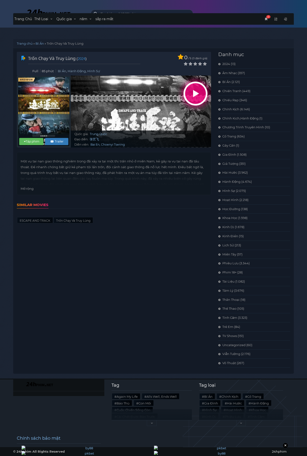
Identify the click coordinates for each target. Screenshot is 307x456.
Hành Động (77, 71)
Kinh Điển (230, 236)
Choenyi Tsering (113, 144)
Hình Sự (93, 71)
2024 (81, 59)
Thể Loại (41, 19)
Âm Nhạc (229, 73)
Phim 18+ (229, 272)
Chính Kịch (230, 109)
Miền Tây (229, 254)
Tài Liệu (228, 281)
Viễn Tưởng (231, 354)
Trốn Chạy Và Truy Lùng (73, 220)
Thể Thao (229, 308)
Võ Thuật (229, 363)
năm (84, 19)
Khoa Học (229, 218)
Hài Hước (229, 172)
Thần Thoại (231, 300)
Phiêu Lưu (230, 263)
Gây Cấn (228, 145)
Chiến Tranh (232, 91)
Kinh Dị (228, 227)
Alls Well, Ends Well (162, 396)
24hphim (48, 12)
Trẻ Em (227, 327)
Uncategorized (234, 345)
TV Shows (229, 336)
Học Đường (231, 209)
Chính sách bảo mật (38, 438)
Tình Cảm (229, 318)
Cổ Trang (229, 136)
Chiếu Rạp (230, 100)
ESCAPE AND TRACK (35, 220)
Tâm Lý (227, 290)
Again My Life (127, 396)
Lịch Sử (228, 245)
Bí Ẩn (39, 43)
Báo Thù (123, 403)
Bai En (95, 144)
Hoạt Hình (230, 200)
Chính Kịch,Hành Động (240, 118)
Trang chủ (25, 43)
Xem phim (195, 94)
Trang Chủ (23, 19)
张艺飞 (94, 139)
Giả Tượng (230, 164)
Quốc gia (64, 19)
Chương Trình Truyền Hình (243, 127)
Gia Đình (229, 154)
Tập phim (32, 141)
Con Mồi (144, 403)
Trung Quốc (98, 134)
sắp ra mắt (104, 19)
